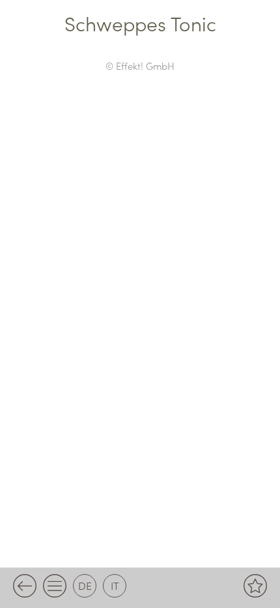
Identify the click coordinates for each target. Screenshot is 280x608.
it (115, 585)
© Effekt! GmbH (140, 65)
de (85, 585)
